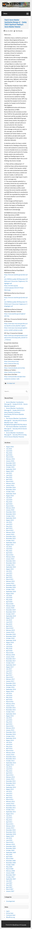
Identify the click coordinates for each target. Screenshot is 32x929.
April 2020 (9, 601)
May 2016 (9, 697)
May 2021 (9, 575)
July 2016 (9, 693)
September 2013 (11, 763)
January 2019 (10, 632)
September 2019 (11, 616)
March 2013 (9, 775)
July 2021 (9, 571)
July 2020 (9, 595)
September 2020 (11, 591)
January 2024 (10, 510)
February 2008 (10, 871)
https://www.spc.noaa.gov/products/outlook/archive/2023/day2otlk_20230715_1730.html (16, 338)
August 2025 (10, 471)
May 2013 (9, 771)
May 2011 (9, 820)
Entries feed (9, 913)
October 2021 (10, 565)
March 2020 (9, 604)
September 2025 (11, 469)
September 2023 (11, 518)
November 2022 (11, 538)
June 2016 (9, 695)
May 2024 (9, 502)
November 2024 (11, 489)
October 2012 (10, 785)
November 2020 (11, 587)
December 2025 (11, 463)
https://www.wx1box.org (11, 363)
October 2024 (10, 491)
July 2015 (9, 718)
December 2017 (11, 659)
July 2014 (9, 742)
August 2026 (10, 446)
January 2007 (10, 891)
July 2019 (9, 620)
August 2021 (10, 569)
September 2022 (11, 542)
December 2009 (11, 846)
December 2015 (11, 707)
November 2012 (11, 783)
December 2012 (11, 781)
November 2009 (11, 848)
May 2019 (9, 624)
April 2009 (9, 856)
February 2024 (10, 508)
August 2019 (10, 618)
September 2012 (11, 787)
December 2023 (11, 512)
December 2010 (11, 830)
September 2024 (11, 493)
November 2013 (11, 758)
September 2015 (11, 714)
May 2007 (9, 885)
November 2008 (11, 862)
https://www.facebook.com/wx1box (14, 368)
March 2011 (9, 824)
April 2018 (9, 650)
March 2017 (9, 677)
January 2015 (10, 730)
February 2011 (10, 826)
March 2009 (9, 858)
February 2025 (10, 483)
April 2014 (9, 748)
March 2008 (9, 869)
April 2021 (9, 577)
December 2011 (11, 805)
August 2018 (10, 642)
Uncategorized (11, 383)
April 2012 (9, 797)
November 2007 (11, 875)
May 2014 (9, 746)
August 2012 (10, 789)
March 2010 (9, 842)
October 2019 (10, 614)
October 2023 (10, 516)
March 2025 (9, 481)
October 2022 (10, 540)
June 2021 (9, 573)
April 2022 (9, 553)
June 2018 (9, 646)
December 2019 (11, 610)
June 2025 (9, 475)
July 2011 (9, 816)
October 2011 (10, 809)
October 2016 (10, 687)
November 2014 (11, 734)
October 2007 (10, 877)
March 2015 (9, 726)
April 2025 (9, 479)
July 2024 (9, 497)
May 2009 (9, 854)
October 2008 (10, 864)
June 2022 (9, 548)
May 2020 (9, 599)
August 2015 (10, 716)
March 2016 (9, 701)
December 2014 (11, 732)
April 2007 (9, 887)
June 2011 (9, 818)
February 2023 (10, 532)
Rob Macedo (19, 30)
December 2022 (11, 536)
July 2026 (9, 449)
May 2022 (9, 550)
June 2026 (9, 451)
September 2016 (11, 689)
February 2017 (10, 679)
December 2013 (11, 756)
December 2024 (11, 487)
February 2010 (10, 844)
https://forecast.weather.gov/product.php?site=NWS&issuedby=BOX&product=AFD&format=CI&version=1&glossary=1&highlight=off (16, 302)
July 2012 (9, 791)
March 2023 (9, 530)
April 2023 (9, 528)
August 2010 (10, 836)
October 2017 (10, 663)
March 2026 (9, 457)
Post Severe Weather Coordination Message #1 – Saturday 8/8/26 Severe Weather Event (15, 428)
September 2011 (11, 811)
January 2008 (10, 873)
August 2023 (10, 520)
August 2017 (10, 667)
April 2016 (9, 699)
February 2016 (10, 703)
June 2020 (9, 597)
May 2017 (9, 673)
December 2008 (11, 860)
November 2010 (11, 832)
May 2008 (9, 867)
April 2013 (9, 773)
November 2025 (11, 465)
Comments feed (10, 915)
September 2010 (11, 834)
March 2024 (9, 506)
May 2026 (9, 453)
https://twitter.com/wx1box (12, 372)
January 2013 (10, 779)
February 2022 (10, 557)
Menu (5, 13)
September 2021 (11, 567)
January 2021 (10, 583)
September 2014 (11, 738)
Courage (23, 925)
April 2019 (9, 626)
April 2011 (9, 822)
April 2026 (9, 455)
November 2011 (11, 807)
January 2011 (10, 828)
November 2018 (11, 636)
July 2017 (9, 669)
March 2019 (9, 628)
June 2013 (9, 769)
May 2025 (9, 477)
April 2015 (9, 724)
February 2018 (10, 654)
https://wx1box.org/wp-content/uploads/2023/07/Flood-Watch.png (14, 288)
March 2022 (9, 555)
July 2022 (9, 546)
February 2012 (10, 801)
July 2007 (9, 881)
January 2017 (10, 681)
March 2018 (9, 652)
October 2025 (10, 467)
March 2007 (9, 889)
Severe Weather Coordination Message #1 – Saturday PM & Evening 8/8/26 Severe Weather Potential (15, 435)
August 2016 (10, 691)
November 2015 (11, 710)
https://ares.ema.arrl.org (11, 361)
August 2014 (10, 740)
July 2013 (9, 767)
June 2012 (9, 793)
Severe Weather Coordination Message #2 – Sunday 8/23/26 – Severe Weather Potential (16, 404)
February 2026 (10, 459)
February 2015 (10, 728)
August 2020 (10, 593)
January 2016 (10, 705)
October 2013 (10, 760)
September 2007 (11, 879)
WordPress (16, 925)
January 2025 (10, 485)
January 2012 (10, 803)
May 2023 (9, 526)
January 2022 (10, 559)
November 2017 (11, 661)
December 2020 (11, 585)
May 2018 (9, 648)
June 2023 (9, 524)
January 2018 (10, 657)
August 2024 (10, 495)
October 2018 (10, 638)
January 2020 (10, 608)
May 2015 (9, 722)
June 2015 (9, 720)
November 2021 (11, 563)
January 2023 (10, 534)
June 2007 (9, 883)
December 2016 (11, 683)
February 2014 (10, 752)
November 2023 (11, 514)
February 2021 (10, 581)
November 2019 (11, 612)
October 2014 (10, 736)
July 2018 (9, 644)
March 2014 (9, 750)
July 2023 (9, 522)
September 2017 (11, 665)
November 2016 (11, 685)
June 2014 (9, 744)
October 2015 (10, 712)
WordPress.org (10, 917)
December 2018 (11, 634)
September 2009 (11, 852)
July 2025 (9, 473)
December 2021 (11, 561)
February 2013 (10, 777)
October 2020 (10, 589)
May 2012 (9, 795)
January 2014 (10, 754)
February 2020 (10, 606)
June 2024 (9, 499)
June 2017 (9, 671)
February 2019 (10, 630)
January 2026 (10, 461)
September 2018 (11, 640)
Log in (8, 911)
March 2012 (9, 799)
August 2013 (10, 765)
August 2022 (10, 544)
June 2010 (9, 840)
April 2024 (9, 504)
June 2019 (9, 622)
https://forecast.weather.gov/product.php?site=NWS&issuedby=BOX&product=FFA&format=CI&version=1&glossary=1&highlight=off (16, 279)
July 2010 (9, 838)
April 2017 (9, 675)
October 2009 (10, 850)
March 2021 (9, 579)
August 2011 (10, 814)
